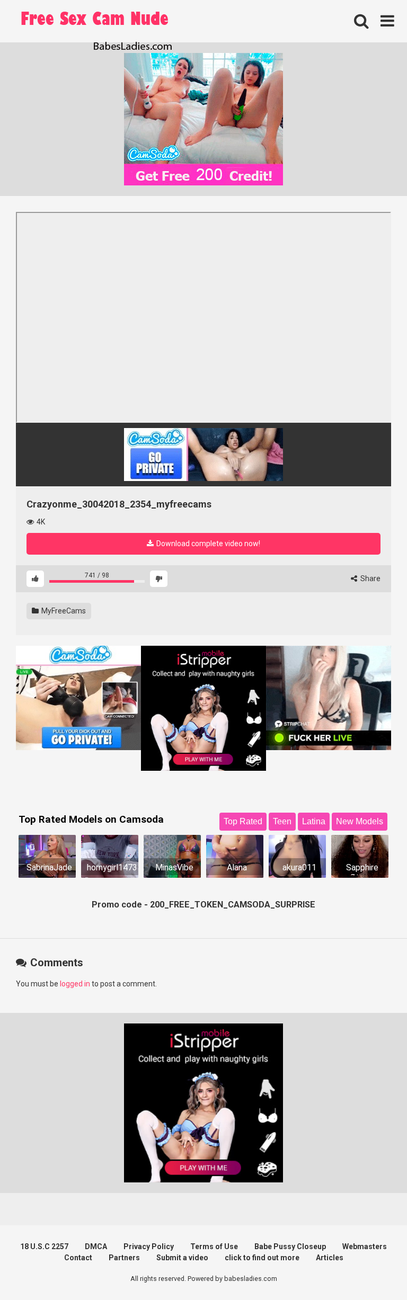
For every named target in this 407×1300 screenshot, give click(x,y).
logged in (75, 984)
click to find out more (262, 1257)
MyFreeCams (63, 611)
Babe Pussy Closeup (290, 1246)
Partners (124, 1257)
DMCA (96, 1246)
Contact (78, 1257)
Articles (329, 1257)
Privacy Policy (148, 1246)
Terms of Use (214, 1246)
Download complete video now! (207, 543)
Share (370, 578)
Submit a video (182, 1257)
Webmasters (364, 1246)
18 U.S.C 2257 (44, 1246)
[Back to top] (371, 1268)
